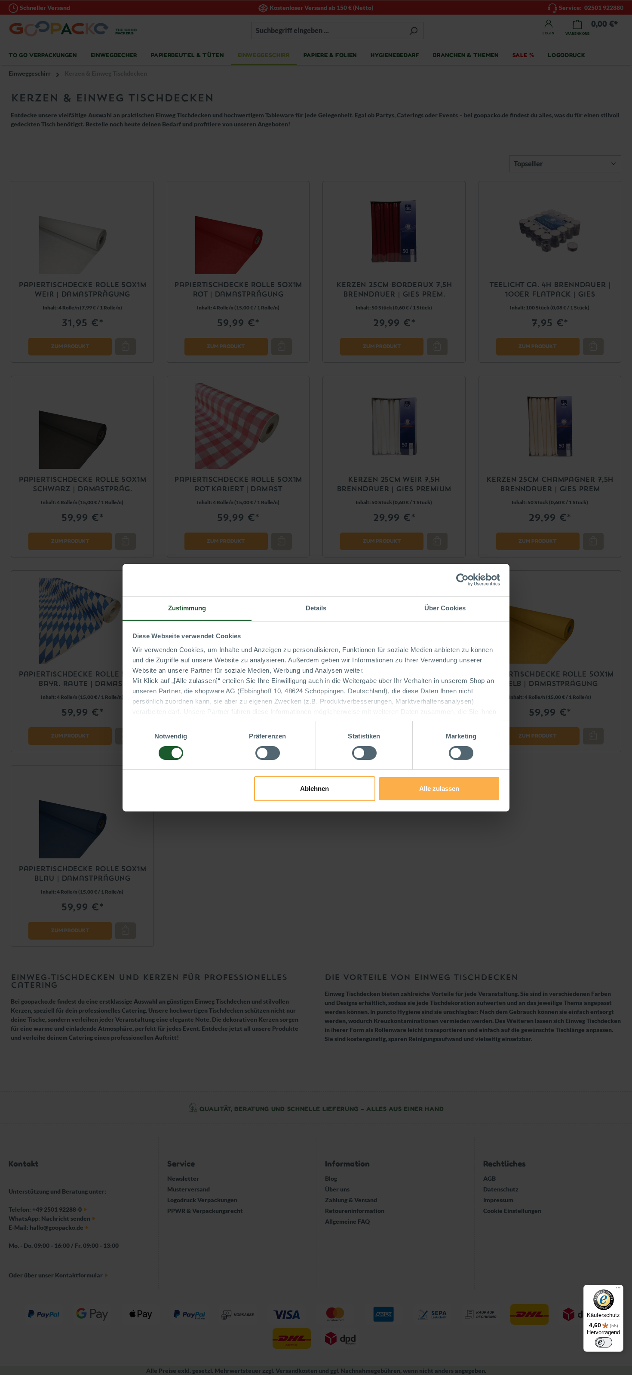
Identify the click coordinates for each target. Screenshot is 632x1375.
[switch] (267, 753)
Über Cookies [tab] (445, 607)
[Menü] (618, 1290)
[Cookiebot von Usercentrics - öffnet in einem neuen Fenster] (462, 579)
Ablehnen (314, 788)
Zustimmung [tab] (187, 607)
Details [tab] (316, 607)
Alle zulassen (439, 788)
